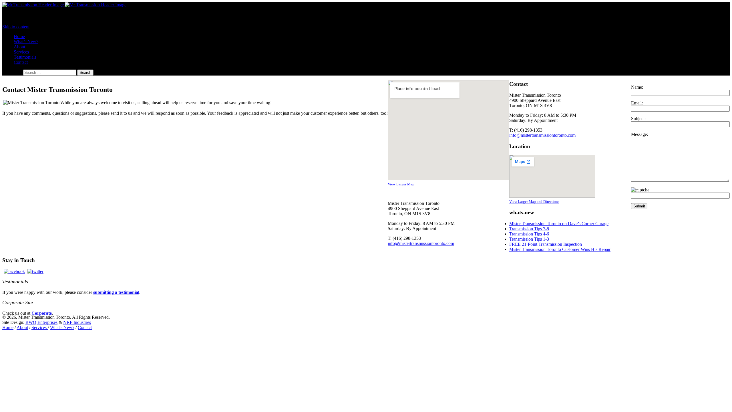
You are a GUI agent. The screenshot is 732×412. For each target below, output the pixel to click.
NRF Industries (77, 322)
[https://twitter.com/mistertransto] (35, 271)
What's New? (62, 327)
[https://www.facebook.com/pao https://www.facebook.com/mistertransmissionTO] (14, 271)
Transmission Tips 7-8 (529, 228)
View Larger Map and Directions (534, 201)
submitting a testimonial (116, 292)
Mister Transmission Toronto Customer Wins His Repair (559, 249)
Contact (21, 62)
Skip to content (15, 26)
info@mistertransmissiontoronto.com (421, 243)
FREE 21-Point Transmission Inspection (545, 244)
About (19, 46)
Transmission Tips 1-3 (529, 239)
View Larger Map (401, 184)
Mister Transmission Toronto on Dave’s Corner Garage (558, 223)
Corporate (41, 313)
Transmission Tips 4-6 (529, 233)
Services (21, 51)
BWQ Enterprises (41, 322)
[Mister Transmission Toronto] (64, 4)
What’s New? (26, 41)
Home (19, 36)
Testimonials (25, 57)
